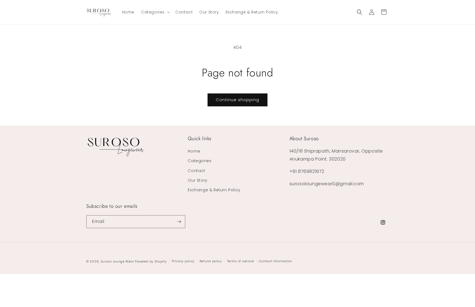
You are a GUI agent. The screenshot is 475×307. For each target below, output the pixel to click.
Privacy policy (183, 261)
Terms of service (240, 261)
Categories (199, 161)
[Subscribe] (179, 221)
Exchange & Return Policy (214, 190)
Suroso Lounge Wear (117, 261)
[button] (155, 12)
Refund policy (211, 261)
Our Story (197, 180)
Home (194, 151)
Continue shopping (237, 100)
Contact (196, 170)
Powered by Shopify (151, 261)
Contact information (275, 261)
